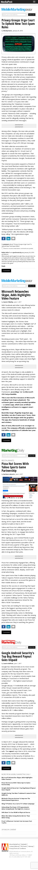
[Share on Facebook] (4, 238)
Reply (3, 266)
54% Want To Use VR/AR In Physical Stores (16, 812)
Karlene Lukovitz (9, 474)
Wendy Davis (7, 31)
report (11, 751)
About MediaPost (14, 844)
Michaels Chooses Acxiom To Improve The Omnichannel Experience (16, 799)
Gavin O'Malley (8, 302)
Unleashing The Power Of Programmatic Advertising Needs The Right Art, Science (16, 808)
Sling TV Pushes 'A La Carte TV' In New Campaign (18, 804)
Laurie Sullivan (8, 663)
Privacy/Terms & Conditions (17, 848)
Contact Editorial (14, 846)
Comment (6, 270)
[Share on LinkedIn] (8, 238)
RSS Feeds (24, 846)
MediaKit (23, 844)
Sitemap (30, 846)
